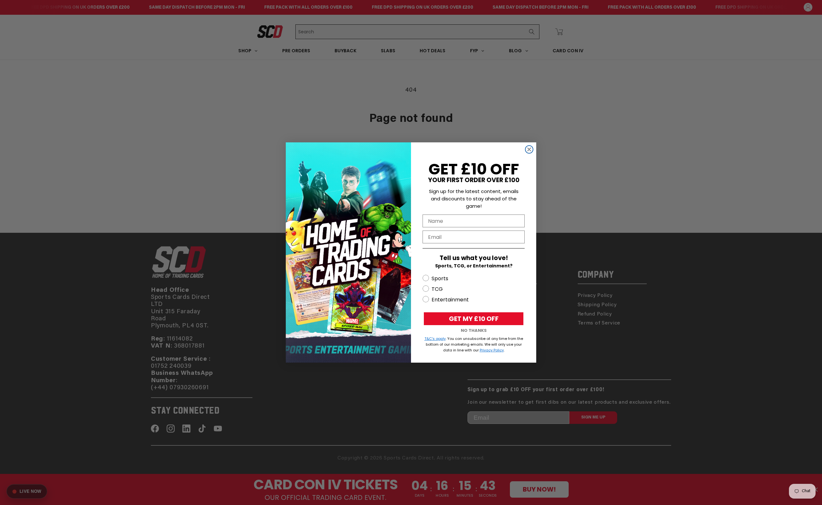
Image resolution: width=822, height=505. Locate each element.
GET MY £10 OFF (474, 318)
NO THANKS (474, 330)
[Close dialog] (529, 149)
